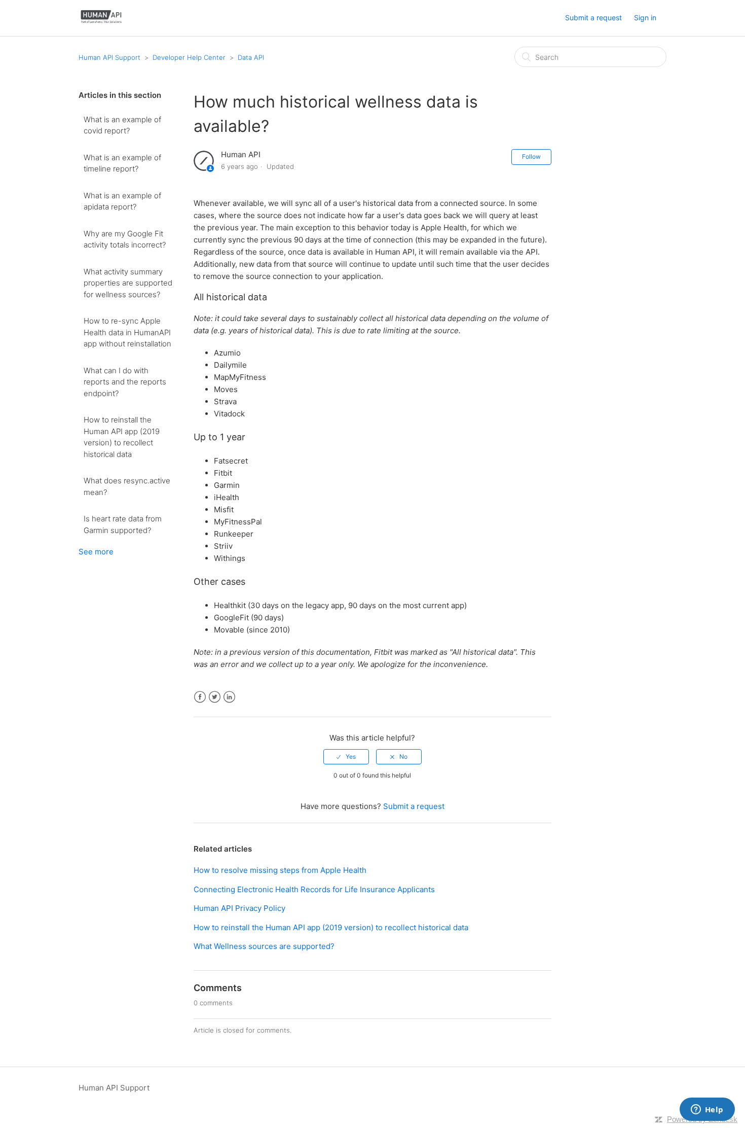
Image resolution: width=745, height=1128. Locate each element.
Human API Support (109, 57)
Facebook (200, 697)
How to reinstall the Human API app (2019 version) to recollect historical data (122, 437)
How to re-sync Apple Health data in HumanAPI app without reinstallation (127, 332)
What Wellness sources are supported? (264, 946)
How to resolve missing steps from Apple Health (280, 870)
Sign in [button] (645, 17)
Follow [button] (531, 156)
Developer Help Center (190, 57)
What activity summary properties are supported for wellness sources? (128, 283)
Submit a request (593, 17)
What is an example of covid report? (122, 125)
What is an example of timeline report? (122, 163)
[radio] (346, 756)
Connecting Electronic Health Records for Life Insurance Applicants (314, 889)
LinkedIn (229, 697)
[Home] (101, 23)
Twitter (214, 697)
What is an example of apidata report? (122, 201)
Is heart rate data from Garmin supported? (123, 524)
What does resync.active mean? (127, 486)
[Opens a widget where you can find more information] (707, 1110)
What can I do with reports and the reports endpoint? (125, 382)
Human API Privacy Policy (239, 908)
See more (96, 551)
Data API (251, 57)
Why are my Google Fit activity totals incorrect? (125, 239)
